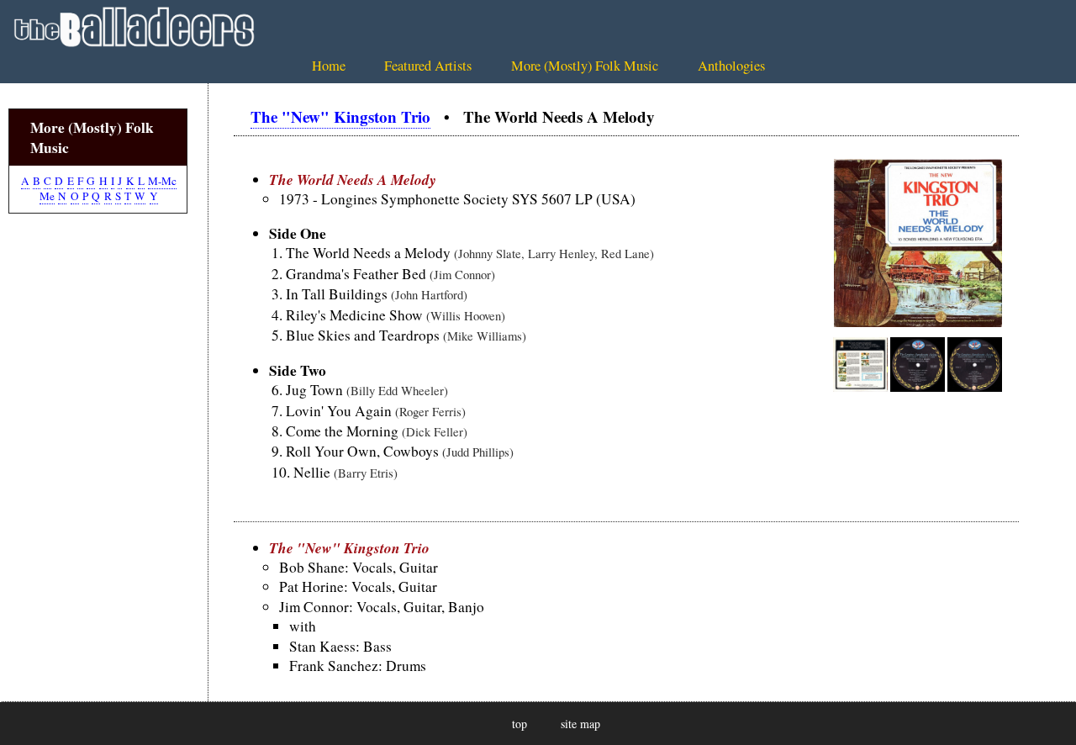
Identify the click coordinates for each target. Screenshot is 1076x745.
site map (580, 724)
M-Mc (162, 180)
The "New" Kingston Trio (340, 116)
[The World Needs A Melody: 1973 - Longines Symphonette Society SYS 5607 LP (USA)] (918, 321)
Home (328, 65)
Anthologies (731, 65)
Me (47, 195)
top (519, 724)
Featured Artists (428, 65)
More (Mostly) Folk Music (584, 65)
